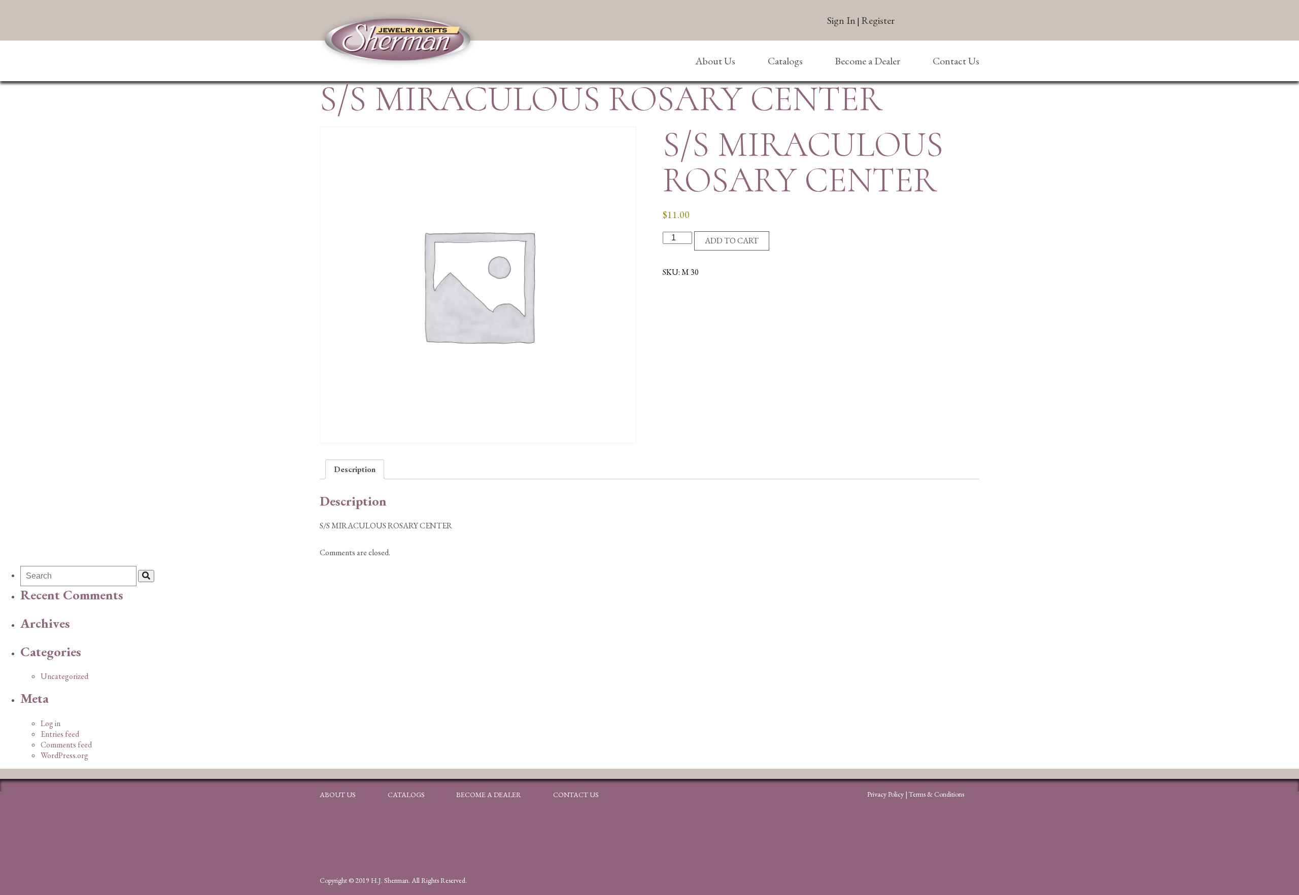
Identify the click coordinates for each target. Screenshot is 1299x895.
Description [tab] (354, 469)
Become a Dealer (867, 60)
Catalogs (785, 60)
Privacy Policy (885, 794)
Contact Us (956, 60)
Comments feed (66, 744)
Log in (50, 723)
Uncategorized (64, 676)
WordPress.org (64, 755)
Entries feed (60, 734)
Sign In (841, 20)
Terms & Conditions (936, 794)
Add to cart (732, 240)
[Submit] (146, 576)
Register (878, 20)
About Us (715, 60)
